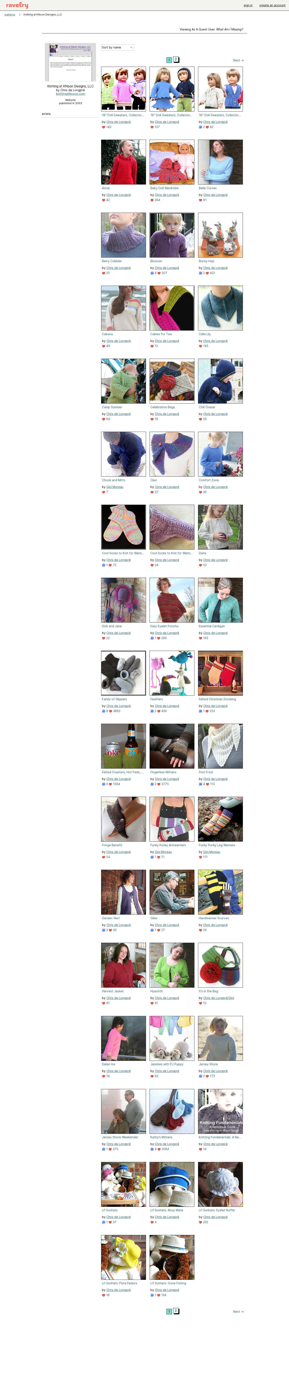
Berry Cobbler (112, 261)
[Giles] (172, 892)
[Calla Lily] (220, 308)
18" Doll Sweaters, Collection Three (171, 115)
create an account (272, 5)
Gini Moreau (114, 487)
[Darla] (220, 527)
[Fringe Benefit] (123, 819)
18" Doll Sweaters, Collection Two (220, 115)
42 (107, 200)
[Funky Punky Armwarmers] (172, 819)
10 (204, 1003)
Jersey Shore (208, 1064)
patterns (10, 14)
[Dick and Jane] (123, 600)
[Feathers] (172, 673)
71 (162, 857)
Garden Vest (111, 918)
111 (205, 857)
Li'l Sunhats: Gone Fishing (168, 1283)
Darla (202, 553)
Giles (153, 918)
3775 (165, 784)
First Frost (206, 772)
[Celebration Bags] (172, 381)
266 (163, 638)
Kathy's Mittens (161, 1137)
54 (107, 857)
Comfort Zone (209, 480)
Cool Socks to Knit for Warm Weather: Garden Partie (171, 553)
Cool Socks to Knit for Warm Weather (123, 553)
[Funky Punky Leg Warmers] (220, 819)
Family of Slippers (114, 699)
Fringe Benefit (112, 845)
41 (107, 1003)
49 (107, 346)
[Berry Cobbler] (123, 235)
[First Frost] (220, 746)
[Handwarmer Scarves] (220, 892)
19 (156, 419)
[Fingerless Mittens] (172, 746)
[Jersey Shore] (220, 1038)
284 (157, 200)
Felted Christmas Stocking (217, 699)
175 (212, 1076)
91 (204, 200)
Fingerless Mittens (163, 772)
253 (212, 711)
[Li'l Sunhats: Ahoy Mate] (172, 1184)
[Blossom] (172, 235)
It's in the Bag (208, 991)
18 (107, 1295)
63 (156, 1076)
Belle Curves (208, 188)
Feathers (156, 699)
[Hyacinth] (172, 965)
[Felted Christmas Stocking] (220, 673)
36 (204, 492)
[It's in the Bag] (220, 965)
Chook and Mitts (113, 480)
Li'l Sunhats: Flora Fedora (119, 1283)
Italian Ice (108, 1064)
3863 (116, 711)
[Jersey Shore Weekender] (123, 1111)
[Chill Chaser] (220, 381)
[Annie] (123, 162)
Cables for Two (161, 334)
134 (163, 1295)
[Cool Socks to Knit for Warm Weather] (123, 527)
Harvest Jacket (113, 991)
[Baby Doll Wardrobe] (172, 162)
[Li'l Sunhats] (123, 1184)
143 (108, 127)
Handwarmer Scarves (214, 918)
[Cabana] (123, 308)
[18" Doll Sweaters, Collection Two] (220, 89)
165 (205, 638)
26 (204, 930)
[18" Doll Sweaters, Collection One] (123, 89)
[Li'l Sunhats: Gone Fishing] (172, 1257)
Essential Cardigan (212, 626)
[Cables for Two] (172, 308)
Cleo (153, 480)
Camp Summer (112, 407)
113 (212, 784)
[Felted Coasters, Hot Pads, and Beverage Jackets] (123, 746)
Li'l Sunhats (110, 1210)
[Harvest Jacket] (123, 965)
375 (115, 1149)
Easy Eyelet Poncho (164, 626)
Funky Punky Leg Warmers (217, 845)
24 (156, 565)
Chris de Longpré (118, 122)
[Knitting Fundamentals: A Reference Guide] (220, 1111)
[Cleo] (172, 454)
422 (212, 273)
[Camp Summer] (123, 381)
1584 (116, 784)
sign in (248, 5)
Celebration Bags (162, 407)
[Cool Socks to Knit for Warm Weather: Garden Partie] (172, 527)
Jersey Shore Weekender (120, 1137)
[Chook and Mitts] (123, 454)
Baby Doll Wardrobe (164, 188)
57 (156, 492)
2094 (165, 1149)
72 (114, 565)
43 (114, 930)
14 (204, 1149)
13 (156, 346)
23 (107, 273)
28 (204, 419)
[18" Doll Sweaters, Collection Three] (172, 89)
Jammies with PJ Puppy (166, 1064)
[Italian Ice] (123, 1038)
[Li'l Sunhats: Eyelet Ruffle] (220, 1184)
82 (211, 127)
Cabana (107, 334)
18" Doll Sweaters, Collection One (123, 115)
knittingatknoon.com (70, 93)
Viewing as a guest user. (211, 29)
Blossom (156, 261)
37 (114, 1222)
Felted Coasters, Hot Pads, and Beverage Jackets (123, 772)
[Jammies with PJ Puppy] (172, 1038)
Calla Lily (205, 334)
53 (204, 565)
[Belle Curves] (220, 162)
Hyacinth (156, 991)
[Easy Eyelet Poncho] (172, 600)
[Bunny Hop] (220, 235)
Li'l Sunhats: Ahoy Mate (166, 1210)
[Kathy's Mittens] (172, 1111)
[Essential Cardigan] (220, 600)
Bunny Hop (206, 261)
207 (164, 273)
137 (157, 127)
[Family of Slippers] (123, 673)
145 (205, 346)
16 (107, 1076)
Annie (106, 188)
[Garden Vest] (123, 892)
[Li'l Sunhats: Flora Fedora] (123, 1257)
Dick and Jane (112, 626)
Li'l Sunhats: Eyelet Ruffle (217, 1210)
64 (107, 419)
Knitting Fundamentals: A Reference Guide (220, 1137)
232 (205, 1222)
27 (162, 930)
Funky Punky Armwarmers (168, 845)
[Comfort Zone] (220, 454)
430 (164, 711)
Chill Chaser (207, 407)
